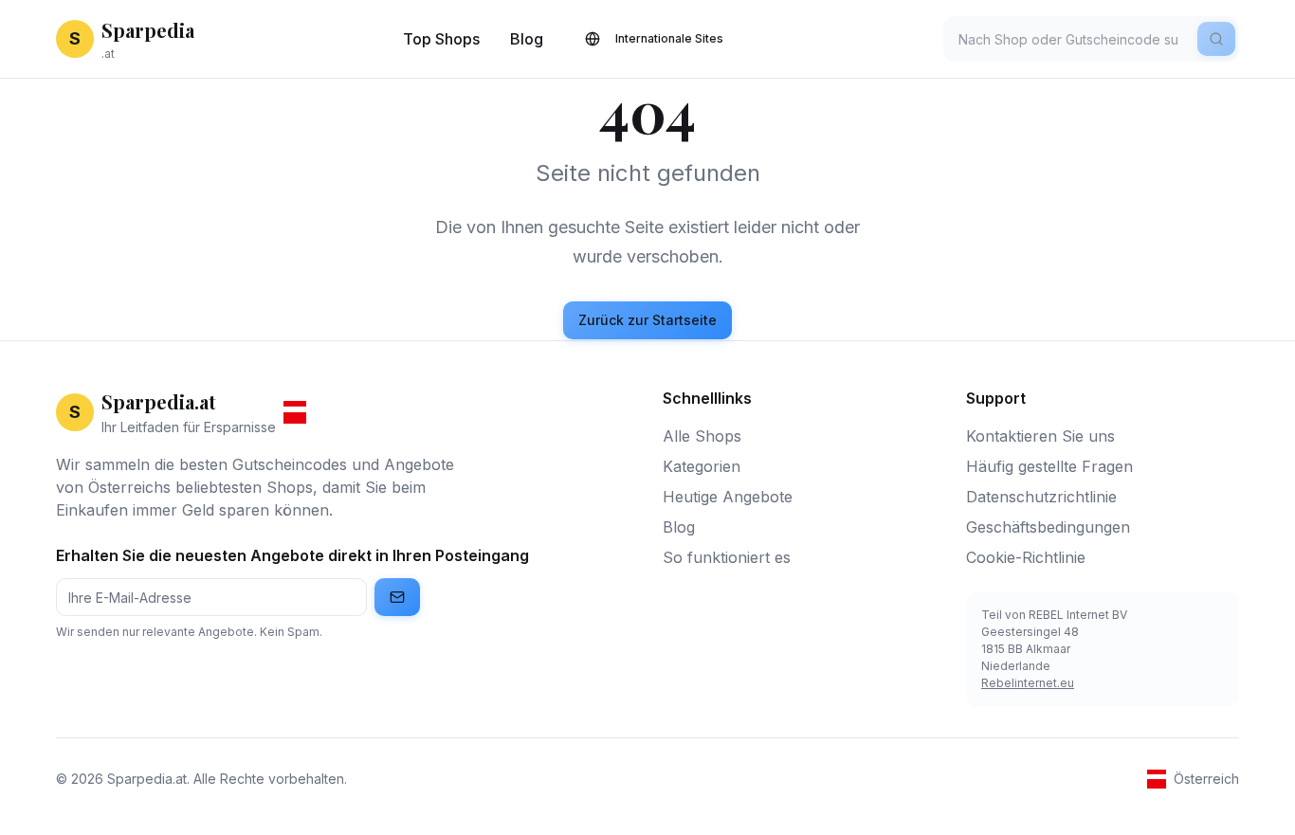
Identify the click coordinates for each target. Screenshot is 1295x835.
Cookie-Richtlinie (1025, 557)
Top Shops (441, 38)
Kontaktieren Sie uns (1040, 436)
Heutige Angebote (728, 496)
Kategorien (701, 466)
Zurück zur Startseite (647, 320)
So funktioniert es (727, 557)
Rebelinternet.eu (1027, 683)
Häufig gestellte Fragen (1049, 466)
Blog (526, 38)
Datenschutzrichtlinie (1041, 496)
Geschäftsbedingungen (1048, 526)
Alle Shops (702, 436)
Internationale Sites (669, 38)
